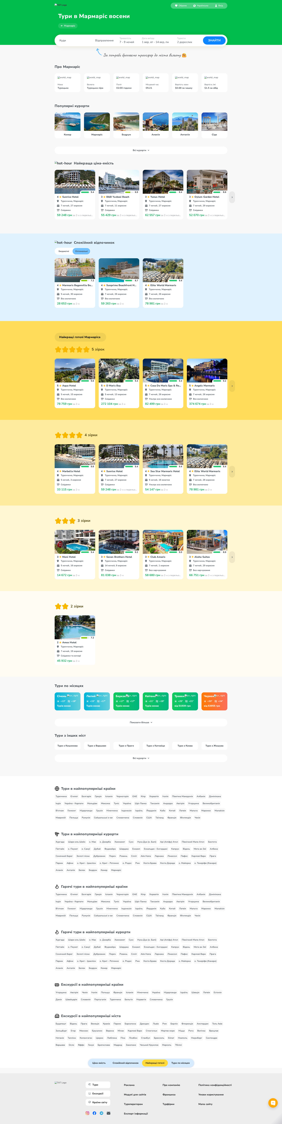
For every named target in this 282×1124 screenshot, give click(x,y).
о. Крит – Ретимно (109, 863)
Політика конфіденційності (215, 1085)
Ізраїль (139, 810)
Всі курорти (139, 150)
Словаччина (122, 817)
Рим (137, 863)
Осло (71, 1044)
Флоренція (187, 1023)
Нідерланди (86, 810)
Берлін (174, 1023)
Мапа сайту (205, 1104)
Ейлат (171, 1037)
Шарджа (124, 848)
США (149, 817)
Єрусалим (97, 1030)
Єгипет (74, 796)
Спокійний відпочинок (126, 1063)
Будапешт (61, 1023)
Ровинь (123, 856)
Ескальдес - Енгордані (155, 848)
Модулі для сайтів (135, 1094)
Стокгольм (151, 1030)
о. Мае (92, 841)
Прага (213, 856)
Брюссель (159, 1037)
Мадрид (118, 1044)
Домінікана (215, 796)
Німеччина (112, 810)
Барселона (130, 1023)
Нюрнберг (196, 1037)
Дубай (97, 848)
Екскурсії (97, 1093)
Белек (82, 870)
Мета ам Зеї (200, 848)
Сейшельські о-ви (103, 817)
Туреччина (61, 796)
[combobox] (200, 6)
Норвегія (141, 999)
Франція (171, 817)
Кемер (104, 870)
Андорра (168, 803)
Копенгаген (86, 1037)
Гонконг (72, 810)
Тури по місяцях (180, 1063)
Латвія (182, 810)
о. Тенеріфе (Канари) (205, 863)
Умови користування (211, 1094)
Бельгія (129, 999)
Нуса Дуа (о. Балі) (146, 841)
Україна (127, 803)
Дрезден (144, 1023)
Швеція (195, 992)
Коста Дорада (167, 863)
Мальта (194, 810)
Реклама (129, 1085)
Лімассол (172, 856)
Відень (186, 848)
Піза (123, 1037)
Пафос (184, 856)
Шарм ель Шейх (76, 841)
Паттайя (60, 848)
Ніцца (181, 1030)
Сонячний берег (64, 856)
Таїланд (160, 817)
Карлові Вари (199, 856)
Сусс (131, 841)
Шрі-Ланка (140, 803)
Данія (59, 999)
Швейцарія (71, 999)
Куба (162, 810)
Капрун (175, 848)
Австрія (180, 803)
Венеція (95, 1023)
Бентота (212, 841)
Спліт (134, 856)
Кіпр (143, 796)
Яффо (81, 1044)
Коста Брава (149, 863)
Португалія (100, 999)
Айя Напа (146, 856)
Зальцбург (61, 1030)
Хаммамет (120, 841)
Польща (73, 817)
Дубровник (99, 856)
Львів (156, 1023)
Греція (98, 796)
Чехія (197, 817)
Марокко (206, 810)
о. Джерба (105, 841)
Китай (172, 810)
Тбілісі (178, 1044)
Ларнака (159, 856)
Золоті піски (83, 856)
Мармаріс (69, 25)
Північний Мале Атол (193, 841)
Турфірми (168, 1104)
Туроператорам (133, 1104)
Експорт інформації (136, 1113)
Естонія (217, 992)
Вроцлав (213, 1030)
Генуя (91, 1044)
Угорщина (193, 803)
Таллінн (72, 1037)
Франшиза (169, 1094)
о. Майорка (185, 863)
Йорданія (151, 810)
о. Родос (127, 863)
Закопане (131, 1044)
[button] (200, 6)
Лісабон (133, 1037)
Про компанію (171, 1085)
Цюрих (99, 1037)
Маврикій (61, 817)
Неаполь (182, 1037)
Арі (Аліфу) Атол (169, 841)
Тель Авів (217, 1023)
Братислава (104, 1044)
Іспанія (109, 796)
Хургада (60, 841)
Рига (190, 1030)
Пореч (112, 856)
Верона (110, 1030)
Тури (95, 1084)
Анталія (71, 870)
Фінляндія (185, 817)
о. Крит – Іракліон (86, 863)
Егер (73, 1030)
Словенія (137, 817)
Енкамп (136, 848)
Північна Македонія (182, 796)
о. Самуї (86, 848)
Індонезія (126, 810)
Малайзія (219, 810)
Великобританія (211, 803)
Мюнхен (83, 1030)
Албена (214, 848)
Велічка (201, 1030)
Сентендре (211, 1037)
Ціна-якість (99, 1063)
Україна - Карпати (73, 803)
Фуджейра (110, 848)
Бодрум (93, 870)
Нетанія (60, 1037)
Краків (106, 1023)
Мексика (105, 803)
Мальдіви (92, 803)
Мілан (121, 1030)
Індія (58, 803)
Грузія (99, 810)
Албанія (201, 796)
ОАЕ (134, 796)
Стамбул (145, 1037)
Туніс (116, 803)
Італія (165, 796)
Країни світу (99, 1102)
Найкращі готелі (155, 1063)
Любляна (112, 1037)
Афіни (70, 863)
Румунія (86, 817)
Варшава (60, 1044)
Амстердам (202, 1023)
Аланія (59, 870)
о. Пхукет (73, 848)
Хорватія (154, 796)
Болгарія (86, 796)
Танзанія (154, 803)
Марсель (166, 1044)
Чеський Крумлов (149, 1044)
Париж (59, 863)
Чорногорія (122, 796)
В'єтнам (60, 810)
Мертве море (168, 1030)
